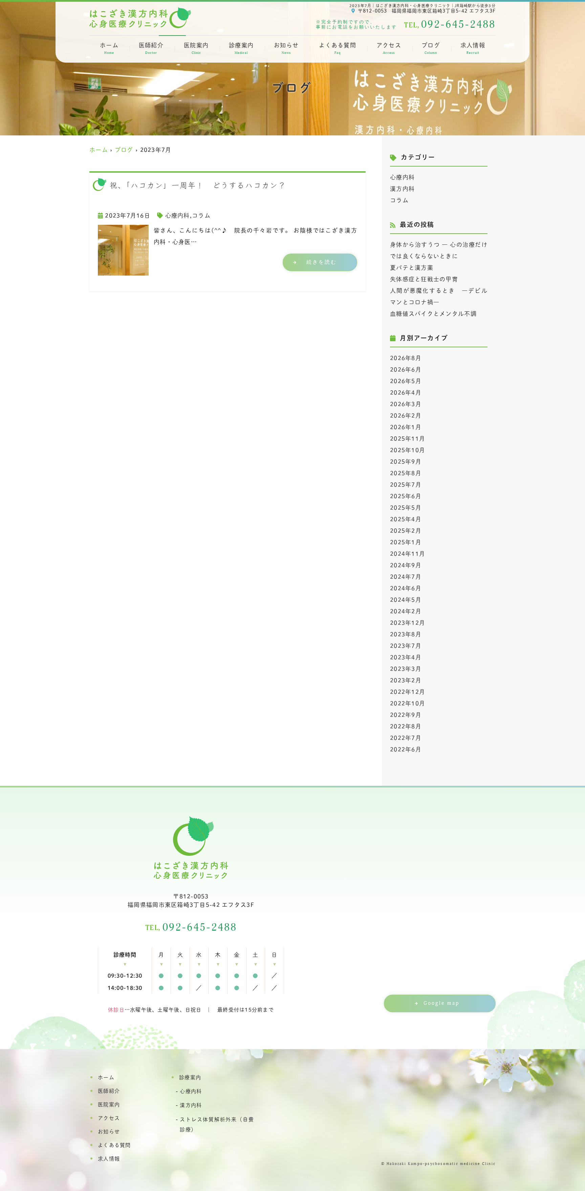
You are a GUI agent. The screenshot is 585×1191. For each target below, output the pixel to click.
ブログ (430, 48)
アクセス (388, 48)
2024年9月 (405, 565)
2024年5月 (405, 600)
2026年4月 (405, 392)
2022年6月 (405, 749)
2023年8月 (405, 634)
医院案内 (196, 48)
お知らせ (286, 48)
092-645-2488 (191, 927)
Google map (441, 1003)
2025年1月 (405, 542)
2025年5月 (405, 508)
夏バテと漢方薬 (411, 267)
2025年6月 (405, 496)
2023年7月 (405, 646)
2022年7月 (405, 738)
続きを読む (321, 262)
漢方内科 (402, 189)
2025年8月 (405, 473)
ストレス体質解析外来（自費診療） (217, 1124)
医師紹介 (151, 48)
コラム (201, 215)
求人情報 (472, 48)
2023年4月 (405, 657)
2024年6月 (405, 588)
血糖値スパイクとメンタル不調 (433, 314)
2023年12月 (407, 623)
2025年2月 (405, 531)
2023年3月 (405, 669)
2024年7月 (405, 577)
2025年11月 (407, 438)
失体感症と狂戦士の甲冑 (424, 279)
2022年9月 (405, 715)
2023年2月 (405, 680)
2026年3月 (405, 404)
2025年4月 (405, 519)
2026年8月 (405, 358)
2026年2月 (405, 415)
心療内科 (177, 215)
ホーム (109, 48)
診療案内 (241, 48)
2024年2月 (405, 611)
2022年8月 (405, 726)
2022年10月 (407, 703)
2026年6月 (405, 369)
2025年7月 (405, 485)
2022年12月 (407, 692)
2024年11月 (407, 554)
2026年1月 (405, 427)
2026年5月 (405, 381)
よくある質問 (337, 48)
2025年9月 (405, 461)
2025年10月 (407, 450)
